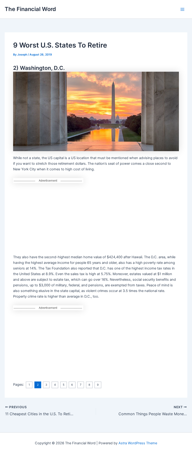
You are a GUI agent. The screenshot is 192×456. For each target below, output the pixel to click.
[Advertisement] (96, 216)
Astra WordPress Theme (137, 443)
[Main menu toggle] (182, 9)
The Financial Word (30, 9)
